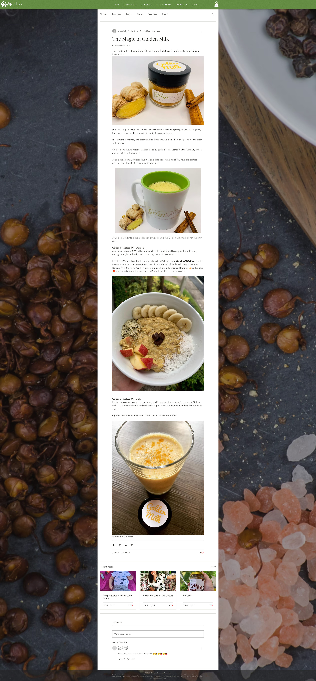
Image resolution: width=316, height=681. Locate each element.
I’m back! (187, 595)
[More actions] (202, 31)
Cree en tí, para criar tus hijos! (158, 595)
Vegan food (152, 14)
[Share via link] (131, 545)
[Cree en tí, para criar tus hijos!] (158, 581)
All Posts (103, 14)
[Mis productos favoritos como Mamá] (118, 581)
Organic (165, 14)
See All (213, 566)
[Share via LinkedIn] (125, 545)
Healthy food (116, 14)
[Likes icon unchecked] (119, 658)
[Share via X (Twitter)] (119, 545)
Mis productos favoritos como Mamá (117, 597)
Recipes (129, 14)
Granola (140, 14)
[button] (216, 4)
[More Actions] (202, 648)
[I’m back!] (198, 581)
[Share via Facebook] (113, 545)
